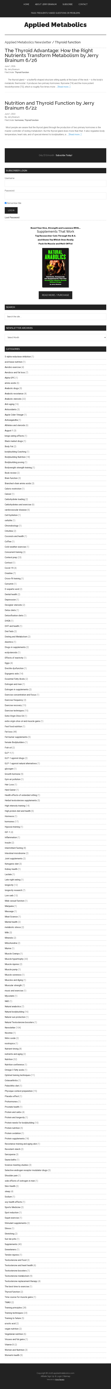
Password (9, 190)
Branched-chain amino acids (18, 483)
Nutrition (9, 1059)
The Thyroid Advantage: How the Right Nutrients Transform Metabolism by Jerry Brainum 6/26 (51, 55)
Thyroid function (22, 72)
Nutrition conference (14, 1064)
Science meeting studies (16, 1165)
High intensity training (15, 805)
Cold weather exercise (15, 547)
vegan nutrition (12, 1328)
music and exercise (14, 990)
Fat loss (8, 731)
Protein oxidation (13, 1133)
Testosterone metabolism (17, 1276)
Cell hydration (11, 515)
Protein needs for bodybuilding (19, 1122)
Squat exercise (12, 1218)
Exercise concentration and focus (20, 694)
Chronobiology (11, 525)
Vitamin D (9, 1344)
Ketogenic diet (12, 864)
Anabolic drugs (12, 388)
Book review (11, 473)
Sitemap (66, 1376)
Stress (8, 1228)
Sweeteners (10, 1249)
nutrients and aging (14, 1054)
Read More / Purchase (55, 295)
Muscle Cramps (12, 953)
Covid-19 (9, 568)
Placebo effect (12, 1096)
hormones (19, 120)
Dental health (11, 594)
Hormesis (9, 816)
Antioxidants (11, 409)
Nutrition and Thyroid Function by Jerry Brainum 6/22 (49, 105)
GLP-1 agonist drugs (14, 758)
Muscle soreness (13, 975)
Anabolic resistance (14, 393)
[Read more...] (64, 86)
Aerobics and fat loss (15, 372)
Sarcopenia (10, 1154)
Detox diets (10, 610)
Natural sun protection (15, 1017)
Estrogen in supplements (16, 689)
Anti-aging (9, 404)
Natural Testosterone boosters (19, 1022)
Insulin (8, 842)
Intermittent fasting (14, 848)
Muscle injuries (12, 964)
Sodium (8, 1196)
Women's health (12, 1355)
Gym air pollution (12, 779)
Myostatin (9, 996)
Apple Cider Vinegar (14, 414)
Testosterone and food (15, 1260)
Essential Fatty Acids (15, 679)
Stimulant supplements (16, 1223)
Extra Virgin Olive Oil (14, 716)
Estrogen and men (13, 684)
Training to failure (13, 1318)
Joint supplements (13, 858)
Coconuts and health (14, 536)
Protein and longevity (15, 1117)
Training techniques (14, 1313)
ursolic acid (10, 1323)
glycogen (9, 768)
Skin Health (10, 1186)
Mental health (11, 922)
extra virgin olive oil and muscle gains (22, 721)
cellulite (8, 520)
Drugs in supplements (15, 647)
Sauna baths (10, 1159)
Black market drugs (14, 441)
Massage (9, 911)
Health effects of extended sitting (21, 795)
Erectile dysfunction (14, 668)
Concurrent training (13, 552)
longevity (9, 885)
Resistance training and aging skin (21, 1144)
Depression (10, 599)
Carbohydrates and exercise (18, 504)
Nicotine (9, 1033)
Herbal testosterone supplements (21, 800)
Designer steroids (13, 605)
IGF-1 (7, 832)
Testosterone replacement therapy (21, 1281)
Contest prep (11, 557)
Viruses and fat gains (15, 1339)
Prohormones (11, 1101)
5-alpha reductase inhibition (18, 356)
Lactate (8, 874)
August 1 (9, 430)
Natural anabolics (13, 1006)
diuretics (9, 642)
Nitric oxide (10, 1038)
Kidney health (11, 869)
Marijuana (9, 906)
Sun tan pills (10, 1239)
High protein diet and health (18, 811)
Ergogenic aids (12, 673)
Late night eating (12, 879)
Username (9, 178)
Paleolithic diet (12, 1085)
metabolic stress (13, 927)
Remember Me (13, 203)
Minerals (9, 938)
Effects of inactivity (14, 657)
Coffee (8, 541)
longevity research (13, 890)
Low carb (9, 895)
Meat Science (11, 916)
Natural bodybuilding (14, 1011)
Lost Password (12, 217)
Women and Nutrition (14, 1350)
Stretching (9, 1233)
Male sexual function (14, 901)
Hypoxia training (12, 827)
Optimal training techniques (17, 1075)
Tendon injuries (12, 1255)
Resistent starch (12, 1149)
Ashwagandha (11, 420)
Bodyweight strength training (18, 467)
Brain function (11, 478)
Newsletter (10, 1027)
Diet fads (9, 631)
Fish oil (8, 747)
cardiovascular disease (16, 510)
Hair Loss (9, 784)
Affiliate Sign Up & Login (51, 1376)
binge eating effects (14, 436)
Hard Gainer (10, 790)
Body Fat (9, 446)
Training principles (13, 1307)
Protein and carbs (13, 1112)
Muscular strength (13, 985)
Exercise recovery (13, 705)
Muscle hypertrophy (14, 959)
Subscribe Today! (64, 155)
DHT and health (12, 626)
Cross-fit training (13, 578)
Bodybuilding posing (14, 462)
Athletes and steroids (15, 425)
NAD (7, 1001)
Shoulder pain (11, 1175)
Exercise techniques (14, 710)
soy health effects (13, 1202)
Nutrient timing (12, 1048)
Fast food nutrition (13, 726)
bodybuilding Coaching (15, 451)
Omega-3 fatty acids (14, 1070)
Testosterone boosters (16, 1270)
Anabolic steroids (13, 399)
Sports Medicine (12, 1207)
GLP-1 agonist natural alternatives (21, 763)
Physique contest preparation (19, 1091)
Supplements (11, 1244)
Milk (7, 932)
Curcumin (9, 584)
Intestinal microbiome (15, 853)
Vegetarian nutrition (14, 1334)
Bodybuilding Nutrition (15, 457)
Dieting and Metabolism (16, 636)
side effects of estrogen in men (20, 1181)
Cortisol (8, 562)
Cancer (8, 494)
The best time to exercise (17, 1286)
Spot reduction (12, 1212)
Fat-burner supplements (16, 737)
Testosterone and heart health (19, 1265)
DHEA (7, 621)
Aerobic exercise (13, 367)
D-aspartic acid (12, 589)
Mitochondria (11, 943)
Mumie (8, 948)
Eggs (7, 663)
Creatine (9, 573)
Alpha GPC (10, 377)
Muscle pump (11, 969)
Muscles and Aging (14, 980)
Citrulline (9, 531)
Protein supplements (15, 1138)
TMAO (8, 1302)
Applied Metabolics (55, 24)
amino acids (10, 383)
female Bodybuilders (15, 742)
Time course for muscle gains (19, 1297)
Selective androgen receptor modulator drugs (26, 1170)
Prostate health (12, 1107)
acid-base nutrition (13, 362)
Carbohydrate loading (15, 499)
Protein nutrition (12, 1128)
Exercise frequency (14, 700)
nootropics (10, 1043)
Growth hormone (12, 774)
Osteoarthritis (11, 1080)
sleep (7, 1191)
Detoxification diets (14, 615)
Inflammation (11, 837)
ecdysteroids (11, 652)
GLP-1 (8, 753)
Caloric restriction (13, 488)
